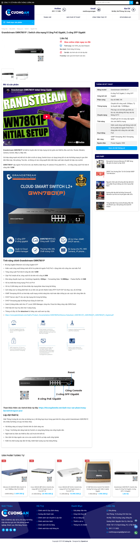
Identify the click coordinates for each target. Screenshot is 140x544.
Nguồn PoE (34, 29)
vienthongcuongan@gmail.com (119, 532)
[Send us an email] (7, 529)
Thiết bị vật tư (78, 521)
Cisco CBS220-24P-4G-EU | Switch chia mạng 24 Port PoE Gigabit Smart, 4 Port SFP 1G (70, 489)
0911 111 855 (56, 11)
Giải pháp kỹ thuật (73, 17)
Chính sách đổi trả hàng (46, 525)
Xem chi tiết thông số (117, 148)
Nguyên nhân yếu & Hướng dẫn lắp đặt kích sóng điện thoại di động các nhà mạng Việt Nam (120, 183)
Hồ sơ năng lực (125, 17)
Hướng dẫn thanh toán (46, 514)
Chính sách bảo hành (45, 521)
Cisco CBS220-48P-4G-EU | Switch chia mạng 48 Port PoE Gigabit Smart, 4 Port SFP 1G (42, 489)
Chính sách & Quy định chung (48, 510)
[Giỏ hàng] (137, 3)
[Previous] (5, 52)
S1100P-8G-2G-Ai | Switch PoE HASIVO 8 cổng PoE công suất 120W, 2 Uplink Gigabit (97, 489)
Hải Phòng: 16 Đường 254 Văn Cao (119, 514)
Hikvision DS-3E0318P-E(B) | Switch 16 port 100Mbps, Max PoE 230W (14, 488)
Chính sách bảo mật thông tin (48, 528)
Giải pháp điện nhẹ (80, 510)
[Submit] (131, 2)
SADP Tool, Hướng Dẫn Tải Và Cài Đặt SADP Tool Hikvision (120, 172)
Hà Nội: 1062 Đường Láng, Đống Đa (119, 518)
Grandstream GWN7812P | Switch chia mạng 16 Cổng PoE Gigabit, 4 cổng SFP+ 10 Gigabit (125, 489)
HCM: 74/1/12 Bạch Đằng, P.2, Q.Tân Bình (121, 525)
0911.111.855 (114, 528)
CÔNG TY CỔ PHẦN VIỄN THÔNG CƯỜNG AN (19, 2)
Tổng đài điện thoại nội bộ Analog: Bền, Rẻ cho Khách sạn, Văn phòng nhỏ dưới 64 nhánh (119, 204)
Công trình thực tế (99, 17)
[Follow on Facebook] (3, 529)
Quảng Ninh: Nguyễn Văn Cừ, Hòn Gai (120, 521)
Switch (27, 29)
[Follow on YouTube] (14, 529)
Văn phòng (112, 510)
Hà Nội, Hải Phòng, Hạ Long (121, 11)
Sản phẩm (12, 29)
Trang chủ (47, 17)
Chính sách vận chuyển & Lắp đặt (50, 518)
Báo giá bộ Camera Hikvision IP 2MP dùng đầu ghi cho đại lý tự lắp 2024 (119, 162)
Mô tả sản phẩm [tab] (11, 84)
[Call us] (10, 529)
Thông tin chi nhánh (80, 525)
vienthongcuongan (89, 11)
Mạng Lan (20, 29)
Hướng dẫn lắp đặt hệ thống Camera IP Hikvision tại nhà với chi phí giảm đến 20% (119, 193)
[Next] (53, 52)
